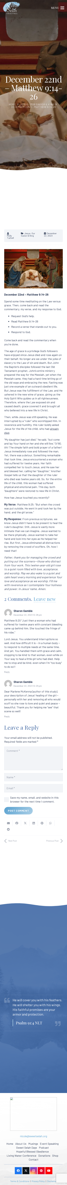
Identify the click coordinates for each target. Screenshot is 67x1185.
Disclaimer (52, 1181)
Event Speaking (49, 1143)
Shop (55, 1155)
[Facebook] (18, 1170)
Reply (7, 672)
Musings (33, 1143)
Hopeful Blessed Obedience (32, 1151)
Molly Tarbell (10, 237)
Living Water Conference (21, 1155)
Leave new (45, 599)
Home (12, 104)
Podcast (44, 1147)
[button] (58, 8)
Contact (33, 1159)
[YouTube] (48, 1170)
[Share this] (17, 823)
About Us (20, 1143)
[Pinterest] (41, 1170)
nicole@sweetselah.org (33, 1136)
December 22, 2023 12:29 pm (28, 686)
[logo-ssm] (11, 8)
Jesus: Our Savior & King (37, 104)
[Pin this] (42, 823)
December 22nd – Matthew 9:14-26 (33, 106)
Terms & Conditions (19, 1181)
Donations (44, 1155)
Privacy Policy (38, 1181)
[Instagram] (33, 1170)
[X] (25, 1170)
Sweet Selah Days (26, 1147)
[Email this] (8, 823)
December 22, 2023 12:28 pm (28, 615)
